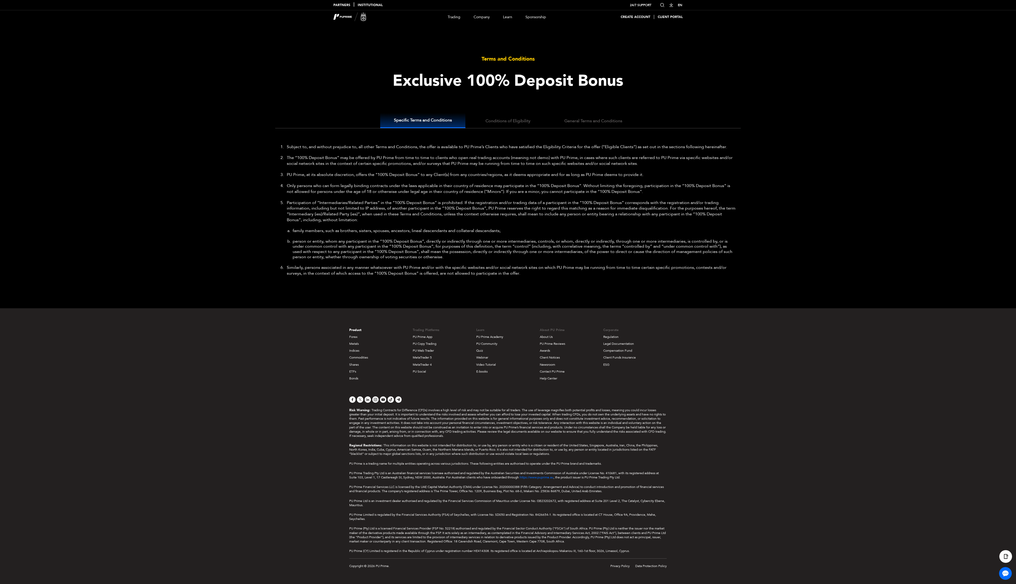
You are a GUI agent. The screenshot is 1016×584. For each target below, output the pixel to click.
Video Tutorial (486, 365)
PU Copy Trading (424, 344)
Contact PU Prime (552, 371)
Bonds (353, 378)
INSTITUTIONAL (370, 5)
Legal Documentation (618, 344)
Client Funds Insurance (619, 357)
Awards (545, 350)
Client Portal (670, 17)
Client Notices (550, 357)
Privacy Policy (620, 566)
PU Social (419, 371)
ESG (606, 365)
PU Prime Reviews (552, 344)
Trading (454, 17)
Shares (354, 365)
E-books (482, 371)
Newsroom (547, 365)
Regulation (611, 337)
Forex (353, 337)
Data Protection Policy (651, 566)
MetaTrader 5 (422, 357)
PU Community (486, 344)
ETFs (352, 371)
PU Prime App (422, 337)
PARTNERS (341, 5)
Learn (507, 17)
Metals (354, 344)
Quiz (479, 350)
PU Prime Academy (489, 337)
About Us (546, 337)
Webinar (482, 357)
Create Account (635, 17)
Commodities (358, 357)
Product (355, 330)
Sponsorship (535, 17)
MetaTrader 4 (422, 365)
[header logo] (349, 16)
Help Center (548, 378)
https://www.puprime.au (537, 477)
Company (482, 17)
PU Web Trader (423, 350)
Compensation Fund (617, 350)
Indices (354, 350)
